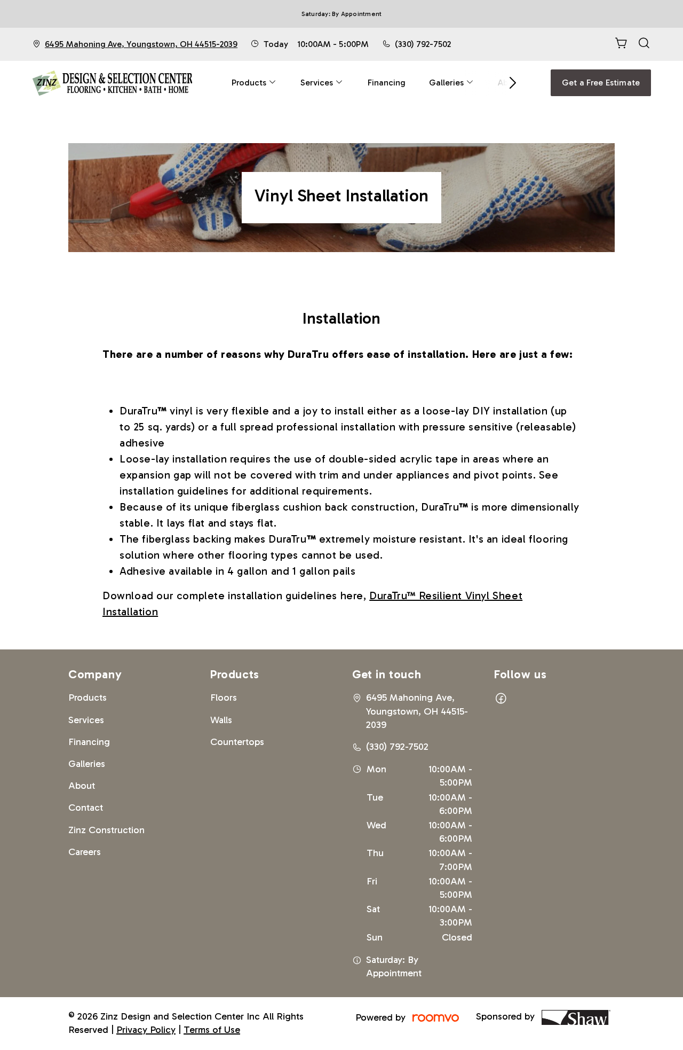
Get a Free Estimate (601, 82)
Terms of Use (212, 1030)
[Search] (644, 44)
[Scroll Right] (508, 82)
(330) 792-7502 (423, 44)
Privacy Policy (146, 1030)
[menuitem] (254, 83)
